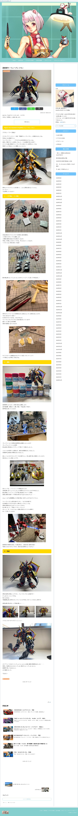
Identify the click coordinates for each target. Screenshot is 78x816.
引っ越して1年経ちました (62, 169)
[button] (39, 108)
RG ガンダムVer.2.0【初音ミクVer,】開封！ (65, 165)
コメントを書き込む (27, 799)
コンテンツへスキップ (5, 1)
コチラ (61, 122)
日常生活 (45, 810)
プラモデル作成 (6, 678)
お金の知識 (58, 810)
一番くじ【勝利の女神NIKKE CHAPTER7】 (63, 154)
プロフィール (63, 810)
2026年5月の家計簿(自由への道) (64, 161)
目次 (25, 121)
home (41, 810)
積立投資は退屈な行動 (61, 158)
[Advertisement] (27, 691)
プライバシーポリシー (72, 810)
